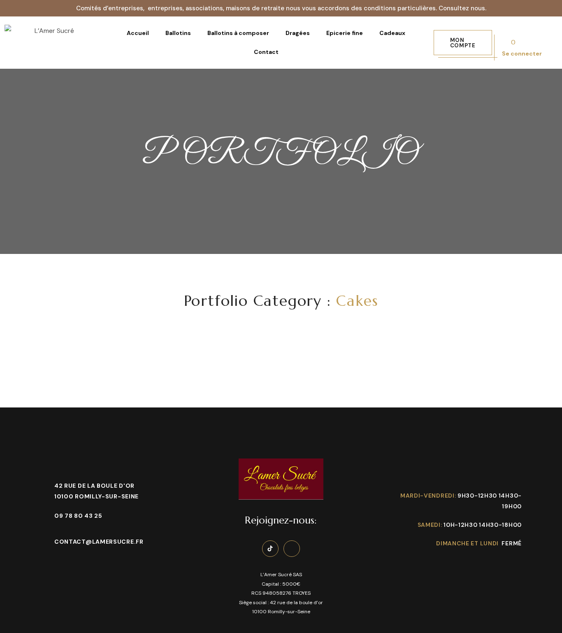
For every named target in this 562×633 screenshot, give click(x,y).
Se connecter (522, 53)
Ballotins (178, 33)
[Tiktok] (270, 548)
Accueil (138, 33)
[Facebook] (291, 548)
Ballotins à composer (238, 33)
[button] (463, 42)
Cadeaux (392, 33)
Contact (266, 52)
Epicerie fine (344, 33)
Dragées (298, 33)
